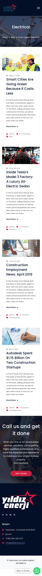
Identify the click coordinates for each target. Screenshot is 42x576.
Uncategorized (15, 410)
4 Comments (24, 134)
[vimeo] (14, 515)
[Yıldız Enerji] (10, 8)
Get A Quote (21, 473)
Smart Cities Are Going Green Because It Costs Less (20, 86)
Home (5, 37)
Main (11, 136)
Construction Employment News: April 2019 (19, 270)
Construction (14, 317)
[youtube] (10, 515)
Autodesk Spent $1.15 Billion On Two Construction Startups (21, 360)
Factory (12, 229)
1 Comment (24, 227)
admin (11, 134)
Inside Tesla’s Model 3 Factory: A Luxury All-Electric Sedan (19, 179)
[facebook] (6, 515)
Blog (13, 37)
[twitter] (3, 515)
